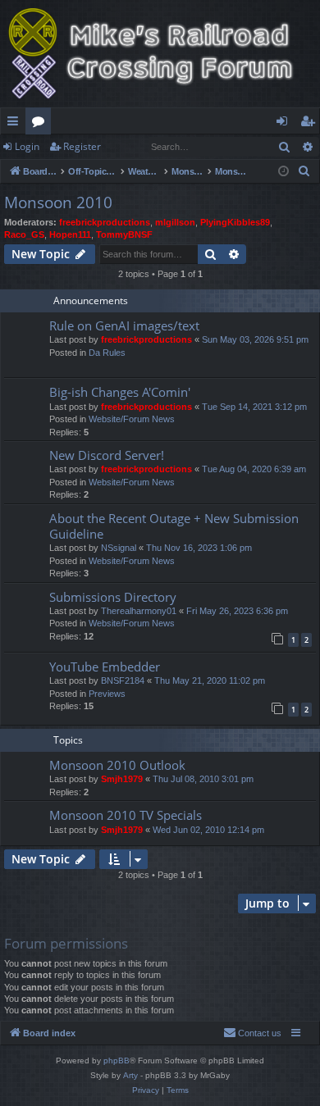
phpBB (116, 1060)
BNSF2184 (122, 680)
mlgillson (175, 222)
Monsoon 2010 (58, 202)
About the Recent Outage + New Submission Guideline (174, 526)
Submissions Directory (112, 597)
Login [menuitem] (285, 123)
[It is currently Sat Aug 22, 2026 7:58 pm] (283, 171)
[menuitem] (304, 171)
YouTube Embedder (104, 666)
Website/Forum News (132, 419)
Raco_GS (24, 234)
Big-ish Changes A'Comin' (119, 392)
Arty (130, 1075)
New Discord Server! (106, 455)
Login (27, 146)
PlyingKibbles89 (235, 222)
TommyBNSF (124, 234)
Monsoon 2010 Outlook (117, 765)
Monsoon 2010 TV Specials (125, 815)
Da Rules (107, 352)
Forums (41, 123)
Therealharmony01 (138, 611)
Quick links (16, 123)
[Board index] (160, 53)
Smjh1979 (122, 779)
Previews (107, 694)
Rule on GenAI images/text (124, 325)
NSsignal (118, 548)
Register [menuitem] (311, 123)
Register (82, 146)
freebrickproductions (104, 222)
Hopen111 (70, 234)
